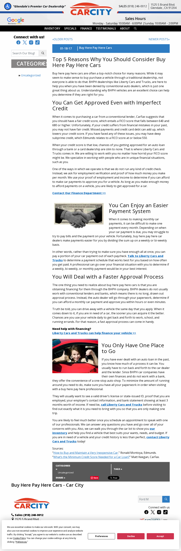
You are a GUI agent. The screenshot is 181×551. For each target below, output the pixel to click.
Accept (160, 536)
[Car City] (90, 8)
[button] (52, 28)
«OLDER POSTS (62, 39)
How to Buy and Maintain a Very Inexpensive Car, (86, 453)
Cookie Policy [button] (19, 538)
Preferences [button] (21, 542)
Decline (131, 536)
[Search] (43, 53)
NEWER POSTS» (159, 39)
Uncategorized (30, 75)
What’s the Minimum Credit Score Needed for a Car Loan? (91, 457)
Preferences (101, 536)
